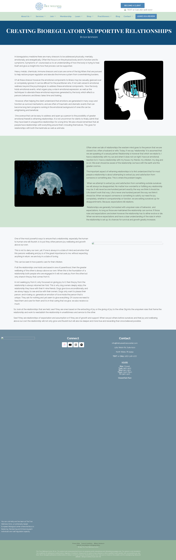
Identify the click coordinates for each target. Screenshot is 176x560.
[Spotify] (81, 344)
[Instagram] (75, 344)
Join (52, 16)
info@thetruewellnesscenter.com (125, 343)
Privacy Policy (76, 543)
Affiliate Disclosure (99, 543)
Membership (65, 16)
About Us (25, 16)
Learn (77, 16)
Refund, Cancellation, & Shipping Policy (88, 545)
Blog (118, 16)
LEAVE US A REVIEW (146, 16)
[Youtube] (70, 344)
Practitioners (103, 16)
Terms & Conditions (87, 543)
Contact (127, 16)
